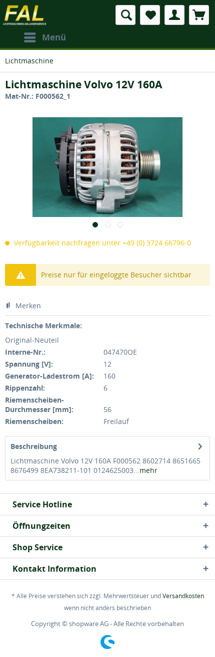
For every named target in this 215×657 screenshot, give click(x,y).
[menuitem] (44, 37)
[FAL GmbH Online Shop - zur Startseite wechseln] (25, 14)
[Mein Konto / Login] (174, 15)
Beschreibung (33, 446)
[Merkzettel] (150, 15)
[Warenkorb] (199, 15)
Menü (54, 37)
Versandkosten (183, 596)
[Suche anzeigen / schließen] (126, 15)
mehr (149, 470)
